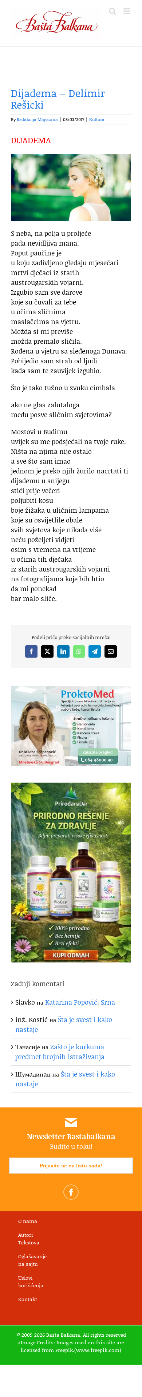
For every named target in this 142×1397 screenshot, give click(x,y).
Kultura (96, 119)
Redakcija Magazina (37, 119)
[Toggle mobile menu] (127, 11)
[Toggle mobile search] (112, 11)
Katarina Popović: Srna (80, 1002)
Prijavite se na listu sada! (71, 1165)
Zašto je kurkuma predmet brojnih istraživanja (59, 1051)
